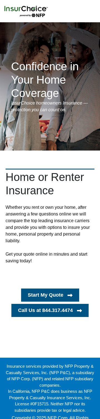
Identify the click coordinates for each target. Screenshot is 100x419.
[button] (50, 295)
